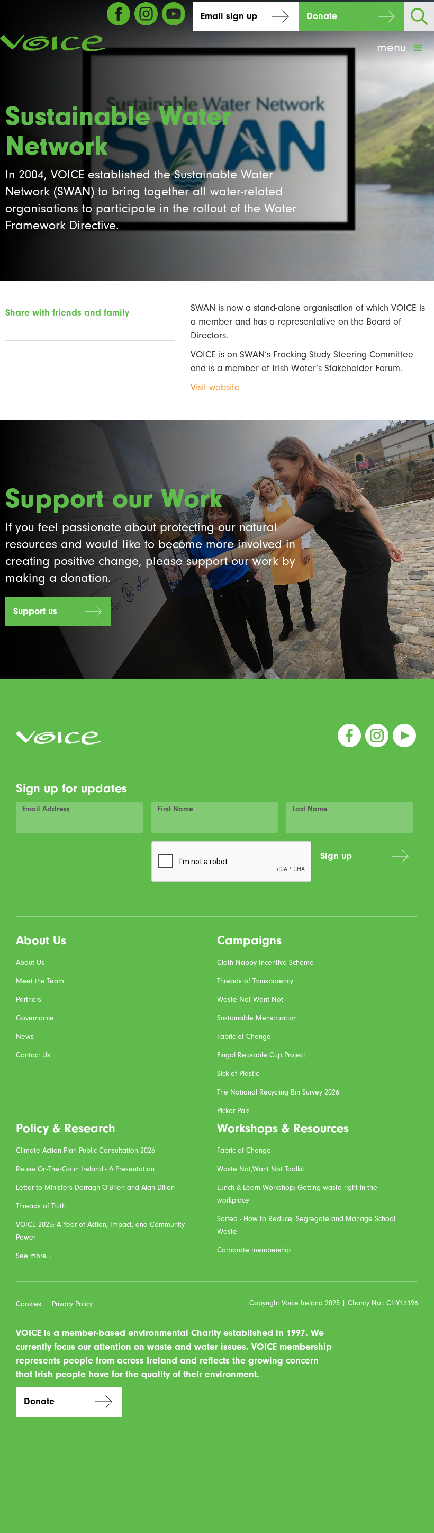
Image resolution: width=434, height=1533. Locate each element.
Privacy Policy (72, 1303)
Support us (35, 611)
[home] (53, 43)
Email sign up (229, 16)
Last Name (310, 809)
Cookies (28, 1303)
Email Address (46, 809)
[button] (400, 48)
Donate (321, 16)
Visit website (215, 387)
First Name (175, 809)
